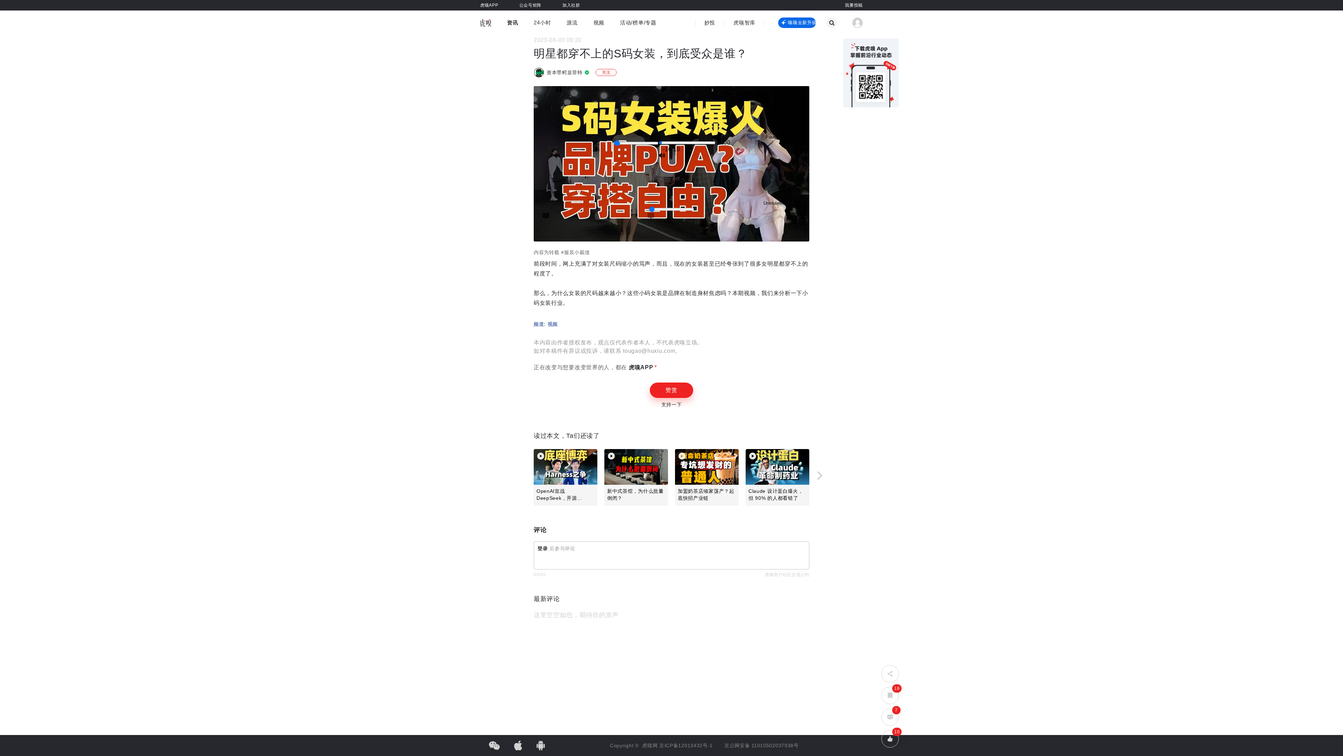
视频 (599, 23)
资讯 (512, 23)
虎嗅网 (650, 745)
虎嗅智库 (744, 23)
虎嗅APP (640, 367)
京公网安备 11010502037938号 (761, 745)
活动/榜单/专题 (638, 23)
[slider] (636, 143)
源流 (572, 23)
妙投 (709, 23)
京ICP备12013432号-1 (686, 745)
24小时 (542, 23)
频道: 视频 (546, 324)
